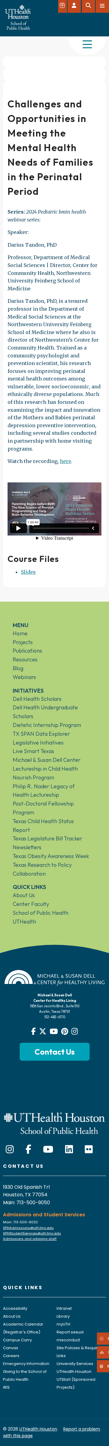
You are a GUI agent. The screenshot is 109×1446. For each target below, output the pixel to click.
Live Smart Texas (33, 751)
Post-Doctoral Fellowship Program (43, 808)
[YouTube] (48, 1149)
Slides (28, 572)
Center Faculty (31, 903)
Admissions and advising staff (30, 1238)
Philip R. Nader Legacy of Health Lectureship (43, 791)
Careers (11, 1356)
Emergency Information (26, 1364)
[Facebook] (28, 1149)
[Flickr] (89, 1149)
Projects (23, 642)
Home (20, 633)
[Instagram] (10, 1149)
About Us (24, 895)
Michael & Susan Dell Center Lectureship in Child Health (47, 764)
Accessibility (15, 1308)
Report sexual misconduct (70, 1336)
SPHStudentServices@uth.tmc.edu (32, 1233)
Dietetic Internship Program (47, 724)
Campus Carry (17, 1340)
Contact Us (55, 1052)
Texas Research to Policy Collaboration (42, 869)
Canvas (10, 1348)
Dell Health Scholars (37, 698)
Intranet (64, 1308)
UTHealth (24, 921)
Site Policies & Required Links (80, 1352)
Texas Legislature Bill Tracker (47, 838)
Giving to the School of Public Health (25, 1375)
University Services (75, 1364)
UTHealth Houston (74, 1371)
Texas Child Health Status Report (43, 825)
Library (63, 1316)
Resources (25, 659)
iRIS (6, 1387)
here (65, 461)
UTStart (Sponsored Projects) (76, 1383)
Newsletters (27, 847)
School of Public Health (40, 912)
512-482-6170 (54, 1017)
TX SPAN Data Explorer (41, 733)
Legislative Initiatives (38, 742)
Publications (27, 650)
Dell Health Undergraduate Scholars (45, 712)
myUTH (63, 1324)
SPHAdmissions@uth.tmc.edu (28, 1227)
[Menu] (87, 44)
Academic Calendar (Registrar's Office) (23, 1328)
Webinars (24, 677)
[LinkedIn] (69, 1149)
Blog (18, 668)
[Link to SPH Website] (54, 1122)
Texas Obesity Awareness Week (51, 856)
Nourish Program (33, 777)
